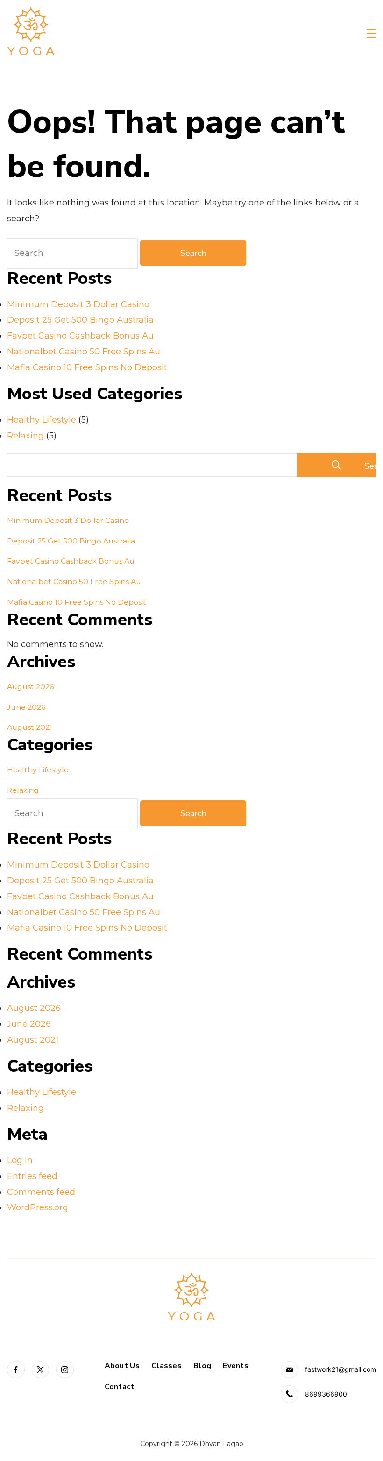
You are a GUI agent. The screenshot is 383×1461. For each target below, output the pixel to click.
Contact (120, 1387)
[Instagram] (65, 1370)
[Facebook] (16, 1370)
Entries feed (32, 1176)
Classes (166, 1366)
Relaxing (25, 436)
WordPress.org (37, 1207)
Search (370, 466)
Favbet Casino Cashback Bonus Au (80, 336)
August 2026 (30, 686)
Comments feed (41, 1192)
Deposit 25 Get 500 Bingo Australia (80, 320)
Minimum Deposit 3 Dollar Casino (78, 304)
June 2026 (26, 707)
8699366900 (326, 1394)
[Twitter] (41, 1370)
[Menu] (371, 33)
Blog (202, 1366)
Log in (20, 1160)
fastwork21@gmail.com (340, 1369)
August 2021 (29, 727)
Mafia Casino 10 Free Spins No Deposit (87, 367)
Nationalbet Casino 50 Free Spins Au (83, 351)
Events (235, 1366)
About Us (122, 1366)
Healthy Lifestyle (41, 420)
